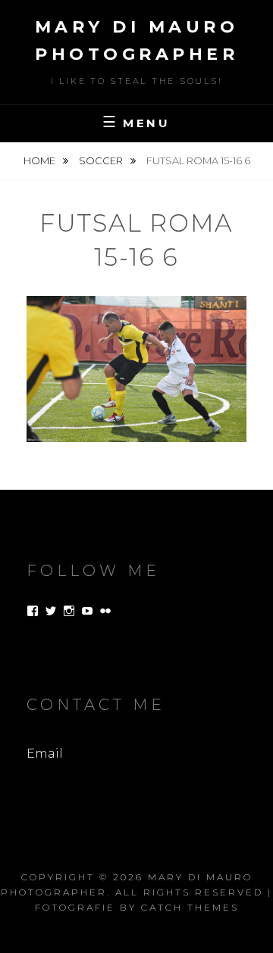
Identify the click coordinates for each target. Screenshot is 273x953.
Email (45, 753)
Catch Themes (190, 907)
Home (41, 160)
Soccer (102, 160)
